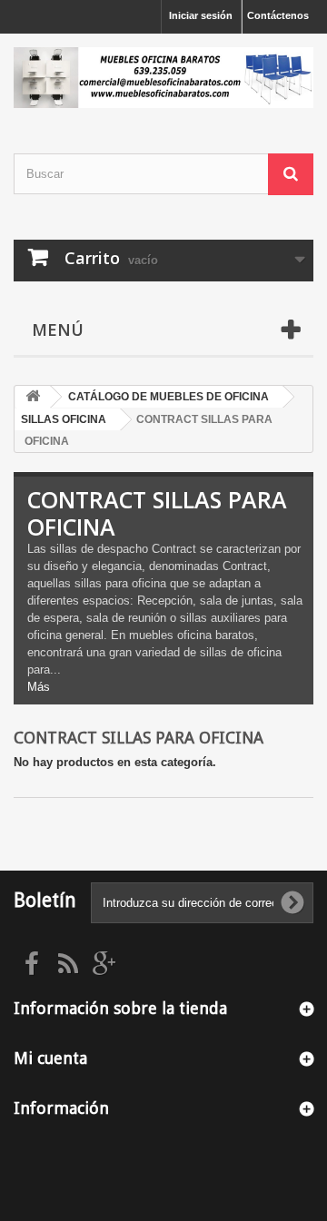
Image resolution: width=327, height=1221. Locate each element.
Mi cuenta (50, 1058)
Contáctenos (278, 15)
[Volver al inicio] (32, 397)
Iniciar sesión (201, 15)
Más (38, 687)
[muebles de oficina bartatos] (163, 77)
